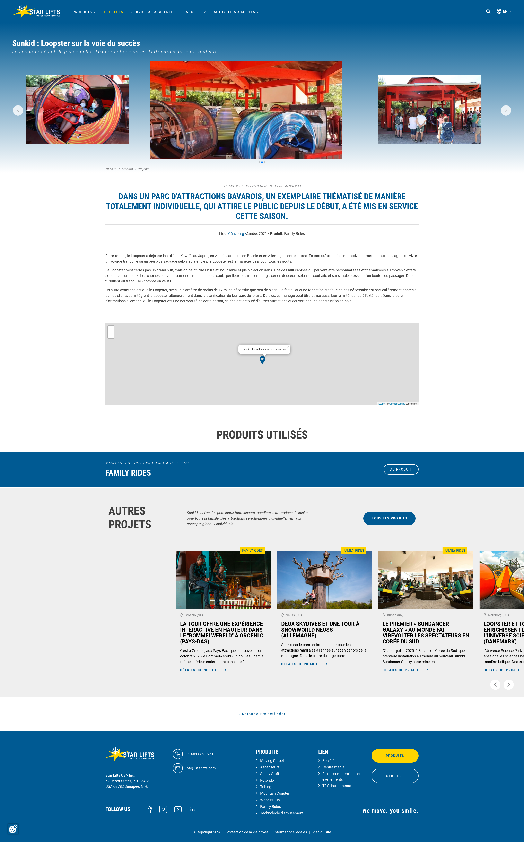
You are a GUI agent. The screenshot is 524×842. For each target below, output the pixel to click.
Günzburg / (237, 233)
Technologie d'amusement (281, 813)
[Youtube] (178, 809)
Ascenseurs (269, 767)
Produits (395, 756)
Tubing (265, 787)
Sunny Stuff (269, 774)
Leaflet (381, 403)
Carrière (395, 776)
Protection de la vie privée (247, 832)
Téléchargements (336, 786)
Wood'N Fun (270, 800)
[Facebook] (150, 809)
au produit (401, 469)
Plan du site (321, 832)
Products (82, 12)
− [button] (111, 335)
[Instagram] (163, 809)
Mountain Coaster (274, 793)
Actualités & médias (234, 12)
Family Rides (270, 806)
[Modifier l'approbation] (13, 829)
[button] (18, 110)
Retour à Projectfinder (263, 714)
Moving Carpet (272, 760)
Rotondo (267, 780)
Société (328, 760)
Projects (113, 12)
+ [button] (111, 328)
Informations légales (290, 832)
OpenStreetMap (397, 403)
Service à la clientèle (154, 12)
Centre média (333, 767)
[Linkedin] (192, 809)
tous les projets (389, 518)
